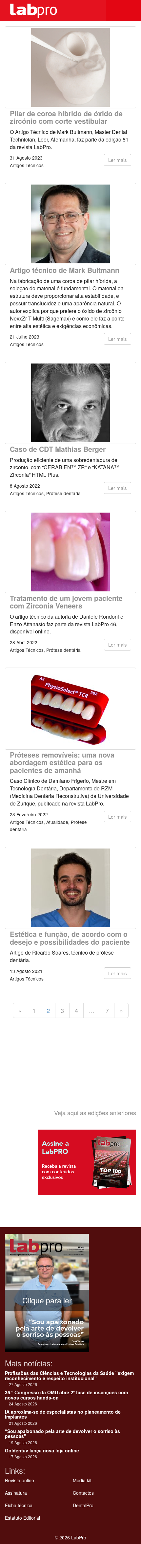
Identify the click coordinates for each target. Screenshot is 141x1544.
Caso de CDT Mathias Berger (58, 449)
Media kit (82, 1480)
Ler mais (117, 159)
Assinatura (16, 1492)
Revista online (19, 1480)
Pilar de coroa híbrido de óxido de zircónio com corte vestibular (66, 117)
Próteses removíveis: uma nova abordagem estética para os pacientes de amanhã (62, 762)
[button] (131, 10)
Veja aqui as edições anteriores (95, 1112)
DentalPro (83, 1505)
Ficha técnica (18, 1505)
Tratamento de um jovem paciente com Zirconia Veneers (66, 602)
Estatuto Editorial (22, 1517)
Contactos (83, 1492)
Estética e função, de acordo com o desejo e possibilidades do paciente (70, 938)
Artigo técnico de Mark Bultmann (64, 270)
